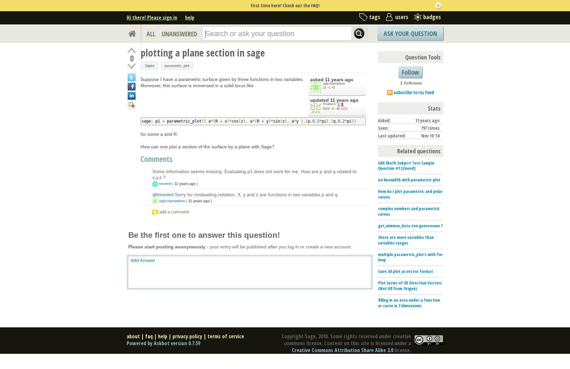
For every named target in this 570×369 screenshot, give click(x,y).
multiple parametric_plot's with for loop (410, 257)
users (401, 17)
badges (432, 17)
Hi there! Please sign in (152, 17)
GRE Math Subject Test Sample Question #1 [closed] (406, 165)
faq (149, 336)
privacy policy (187, 336)
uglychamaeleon (334, 83)
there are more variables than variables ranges (406, 240)
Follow (410, 72)
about (133, 336)
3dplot (149, 66)
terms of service (225, 336)
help (189, 17)
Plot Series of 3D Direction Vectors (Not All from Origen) (410, 285)
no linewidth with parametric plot (409, 180)
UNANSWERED (179, 33)
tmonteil (165, 184)
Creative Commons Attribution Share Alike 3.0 (342, 350)
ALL (150, 33)
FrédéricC (329, 104)
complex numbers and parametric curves (409, 211)
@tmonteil (163, 194)
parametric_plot (177, 66)
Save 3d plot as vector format (405, 271)
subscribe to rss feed (414, 92)
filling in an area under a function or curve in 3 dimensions (409, 303)
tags (374, 17)
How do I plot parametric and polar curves (410, 194)
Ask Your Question (410, 33)
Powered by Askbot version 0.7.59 (163, 343)
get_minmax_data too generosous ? (410, 226)
